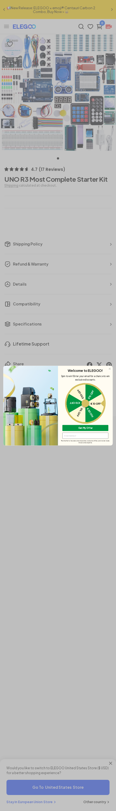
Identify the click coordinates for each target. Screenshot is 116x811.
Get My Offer (85, 427)
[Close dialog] (110, 369)
